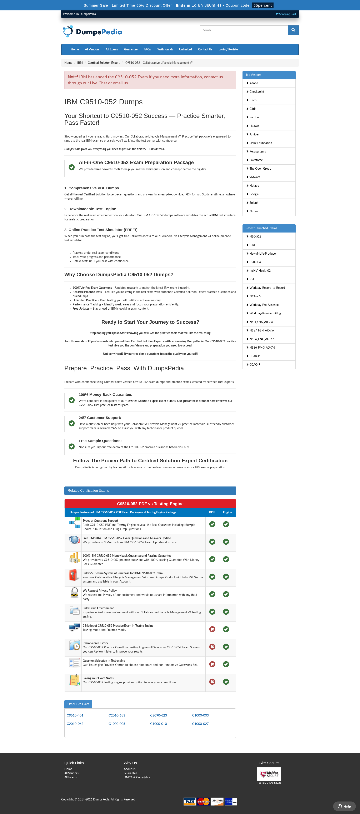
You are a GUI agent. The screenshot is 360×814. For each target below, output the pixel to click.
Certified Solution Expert (104, 62)
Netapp (254, 185)
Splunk (253, 202)
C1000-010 (158, 723)
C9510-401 (75, 715)
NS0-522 (255, 236)
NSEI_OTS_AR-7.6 (261, 322)
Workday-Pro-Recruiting (265, 313)
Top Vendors (253, 75)
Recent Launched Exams (261, 228)
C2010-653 (117, 715)
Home (75, 49)
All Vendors (92, 49)
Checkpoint (256, 91)
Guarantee (131, 49)
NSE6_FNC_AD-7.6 (261, 339)
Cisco (252, 100)
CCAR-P (254, 356)
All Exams (112, 49)
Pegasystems (257, 151)
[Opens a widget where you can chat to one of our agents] (344, 806)
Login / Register (229, 49)
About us (129, 769)
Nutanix (254, 211)
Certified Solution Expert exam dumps (151, 401)
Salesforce (256, 160)
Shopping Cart (287, 14)
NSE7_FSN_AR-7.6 (261, 330)
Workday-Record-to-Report (267, 287)
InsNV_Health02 (260, 270)
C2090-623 (158, 715)
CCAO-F (254, 364)
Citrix (252, 109)
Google (254, 194)
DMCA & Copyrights (137, 777)
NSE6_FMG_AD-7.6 (262, 347)
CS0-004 (255, 262)
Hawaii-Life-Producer (263, 253)
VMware (254, 177)
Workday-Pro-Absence (264, 305)
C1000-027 (200, 723)
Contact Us (205, 49)
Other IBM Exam (78, 704)
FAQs (147, 49)
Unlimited (185, 49)
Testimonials (165, 49)
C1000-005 (117, 723)
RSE (252, 279)
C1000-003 (200, 715)
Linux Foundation (260, 143)
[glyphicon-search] (293, 30)
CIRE (252, 245)
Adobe (253, 83)
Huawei (254, 126)
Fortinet (254, 117)
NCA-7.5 (255, 296)
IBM (80, 62)
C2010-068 (75, 723)
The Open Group (260, 168)
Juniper (254, 134)
